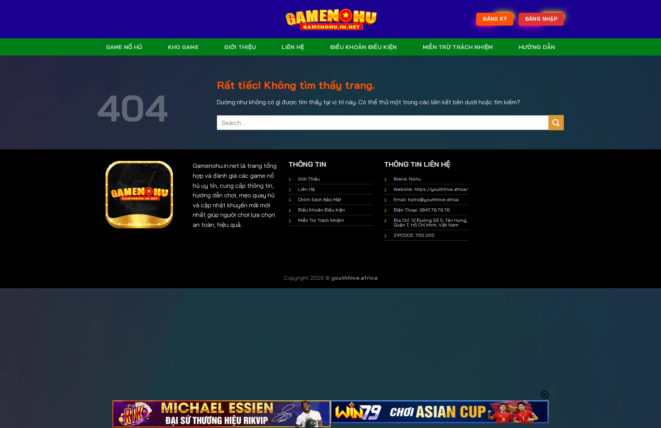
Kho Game (183, 47)
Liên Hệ (293, 47)
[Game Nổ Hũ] (330, 19)
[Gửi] (556, 122)
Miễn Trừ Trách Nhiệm (458, 47)
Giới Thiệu (240, 47)
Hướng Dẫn (537, 47)
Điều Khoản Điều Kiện (363, 47)
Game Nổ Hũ (124, 47)
